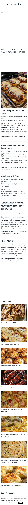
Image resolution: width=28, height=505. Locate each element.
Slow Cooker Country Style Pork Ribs (10, 387)
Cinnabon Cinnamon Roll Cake (9, 323)
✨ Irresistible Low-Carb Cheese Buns (11, 485)
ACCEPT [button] (20, 502)
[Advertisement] (14, 32)
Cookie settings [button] (12, 502)
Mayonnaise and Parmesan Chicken (10, 344)
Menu (3, 12)
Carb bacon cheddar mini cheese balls (11, 365)
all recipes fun (14, 4)
